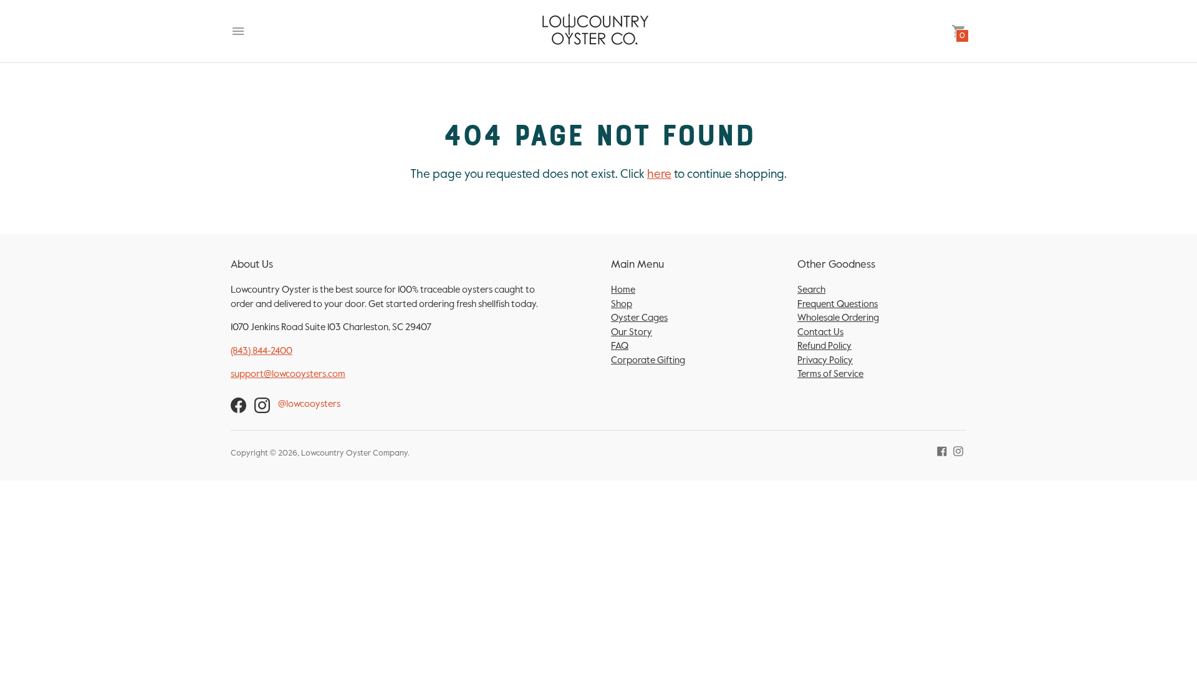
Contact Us (820, 332)
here (659, 174)
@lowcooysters (309, 404)
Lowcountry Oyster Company (354, 453)
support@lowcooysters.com (288, 374)
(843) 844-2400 (261, 351)
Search (811, 290)
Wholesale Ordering (838, 318)
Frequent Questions (837, 304)
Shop (621, 304)
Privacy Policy (825, 360)
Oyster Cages (639, 318)
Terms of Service (830, 374)
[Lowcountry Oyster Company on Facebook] (942, 451)
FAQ (619, 346)
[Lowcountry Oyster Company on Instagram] (958, 451)
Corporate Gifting (648, 360)
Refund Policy (824, 346)
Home (623, 290)
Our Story (631, 332)
